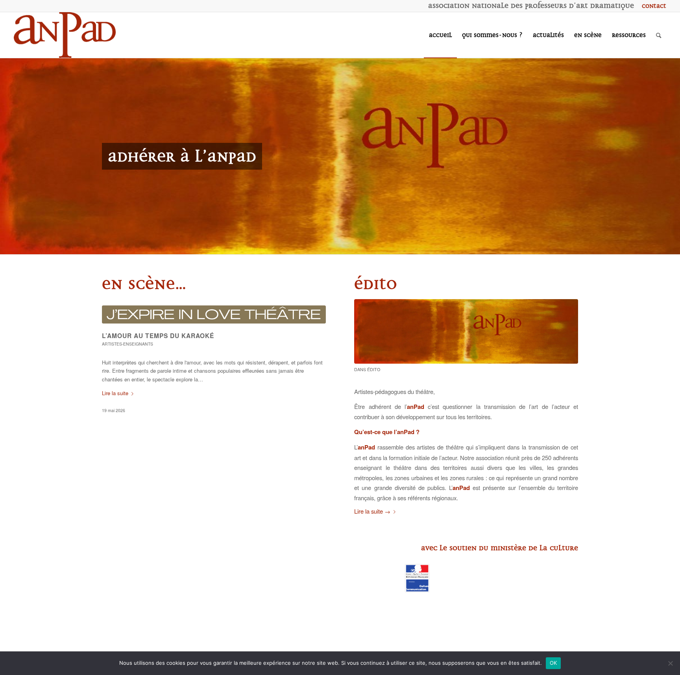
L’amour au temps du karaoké (158, 335)
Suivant (673, 156)
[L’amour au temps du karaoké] (214, 314)
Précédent (7, 156)
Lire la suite (115, 393)
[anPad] (65, 35)
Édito (373, 369)
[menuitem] (652, 6)
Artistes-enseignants (127, 344)
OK (553, 663)
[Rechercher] (658, 35)
